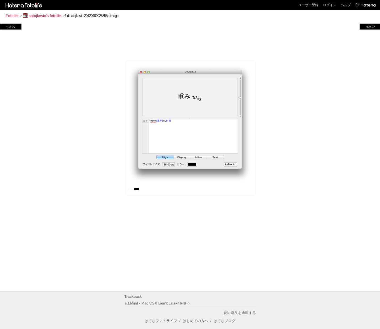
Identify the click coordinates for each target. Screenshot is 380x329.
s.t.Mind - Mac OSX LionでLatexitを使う (157, 303)
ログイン (329, 5)
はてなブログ (224, 321)
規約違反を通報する (239, 313)
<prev (11, 26)
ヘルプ (346, 5)
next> (370, 26)
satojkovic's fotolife (45, 15)
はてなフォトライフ (161, 321)
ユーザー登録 (308, 5)
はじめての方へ (195, 321)
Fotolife (12, 15)
